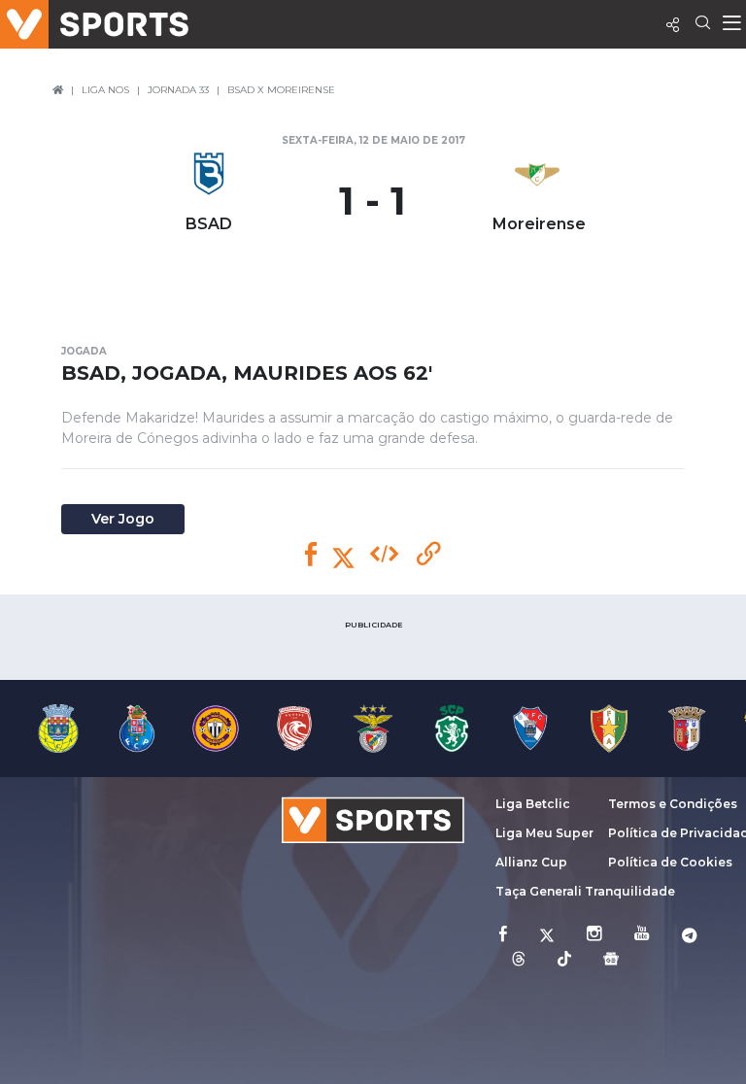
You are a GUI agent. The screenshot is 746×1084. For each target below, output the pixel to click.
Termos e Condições (672, 803)
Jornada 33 (178, 90)
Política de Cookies (670, 862)
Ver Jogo (122, 518)
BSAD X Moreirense (281, 90)
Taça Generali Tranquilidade (585, 891)
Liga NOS (105, 90)
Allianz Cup (531, 862)
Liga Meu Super (544, 833)
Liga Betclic (532, 803)
